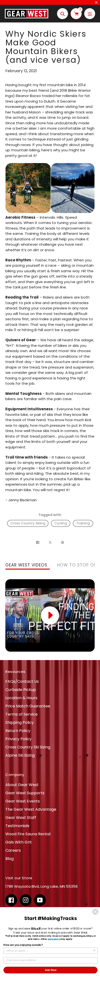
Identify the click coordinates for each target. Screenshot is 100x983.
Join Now (51, 970)
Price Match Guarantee (27, 706)
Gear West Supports (24, 793)
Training (83, 523)
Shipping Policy (19, 722)
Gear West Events (22, 801)
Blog (9, 858)
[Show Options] (94, 951)
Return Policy (17, 730)
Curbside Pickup (20, 689)
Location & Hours (21, 698)
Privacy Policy (18, 739)
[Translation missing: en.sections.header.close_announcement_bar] (96, 2)
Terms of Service (21, 714)
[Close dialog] (95, 911)
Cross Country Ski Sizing (27, 747)
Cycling (60, 523)
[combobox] (49, 951)
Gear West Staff (20, 817)
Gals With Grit (18, 842)
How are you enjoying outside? (23, 945)
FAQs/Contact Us (22, 681)
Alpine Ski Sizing (20, 755)
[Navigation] (89, 13)
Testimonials (17, 826)
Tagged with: (50, 514)
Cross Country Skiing (27, 523)
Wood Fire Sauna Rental (27, 834)
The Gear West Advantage (30, 809)
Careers (13, 850)
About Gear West (22, 785)
